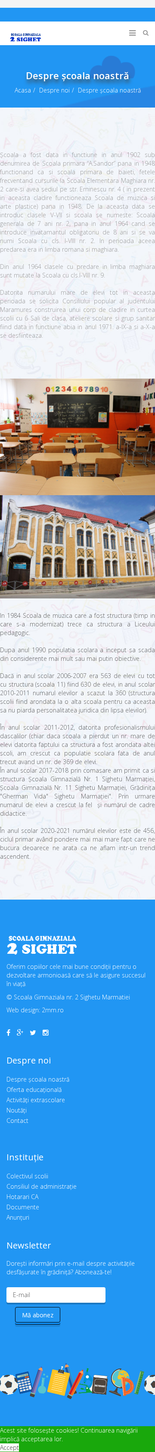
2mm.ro (53, 1010)
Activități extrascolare (35, 1100)
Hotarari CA (22, 1197)
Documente (22, 1207)
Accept (9, 1447)
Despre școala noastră (37, 1079)
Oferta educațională (34, 1089)
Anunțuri (17, 1217)
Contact (17, 1120)
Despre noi (54, 90)
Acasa (23, 90)
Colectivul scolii (27, 1176)
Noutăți (16, 1110)
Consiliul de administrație (41, 1186)
